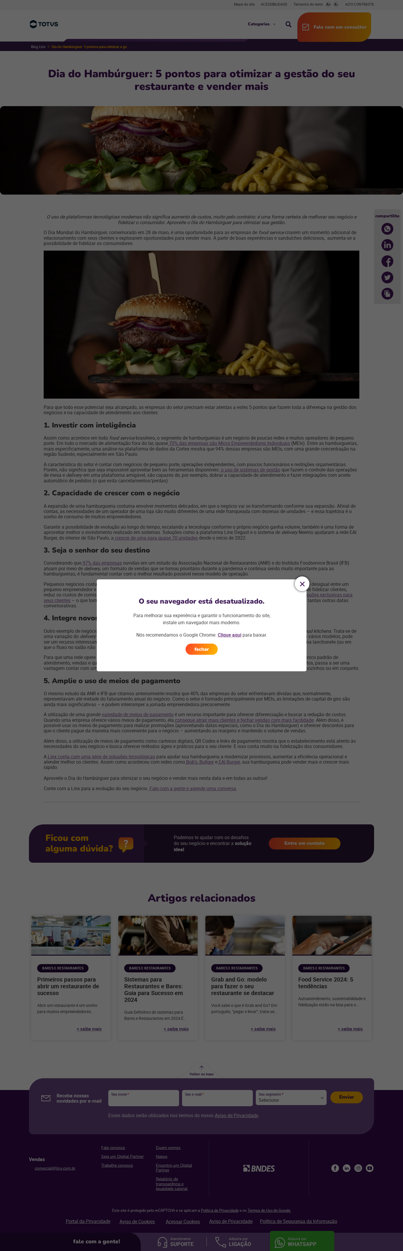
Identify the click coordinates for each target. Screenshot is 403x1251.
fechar (201, 649)
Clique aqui (229, 635)
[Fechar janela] (302, 583)
